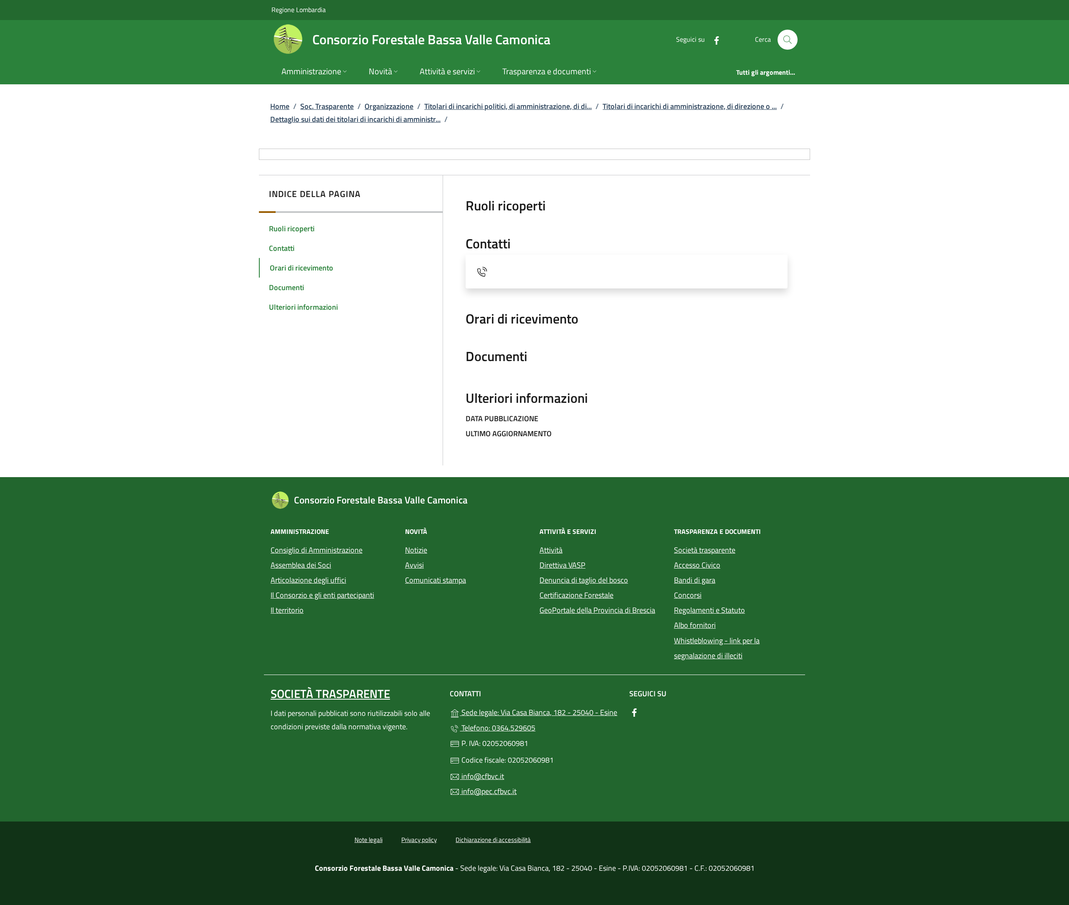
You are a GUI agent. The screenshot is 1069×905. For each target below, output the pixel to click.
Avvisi (414, 565)
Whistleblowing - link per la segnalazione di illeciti (717, 648)
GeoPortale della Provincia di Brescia (602, 609)
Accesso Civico (697, 565)
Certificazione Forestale (576, 595)
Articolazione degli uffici (308, 580)
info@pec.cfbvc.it (488, 791)
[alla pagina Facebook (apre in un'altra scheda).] (713, 39)
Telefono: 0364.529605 (497, 727)
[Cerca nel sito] (788, 40)
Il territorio (287, 610)
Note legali (369, 839)
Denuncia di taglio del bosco (584, 580)
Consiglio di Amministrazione (316, 550)
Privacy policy (419, 839)
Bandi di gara (694, 580)
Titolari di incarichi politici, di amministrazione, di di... (508, 106)
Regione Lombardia (298, 9)
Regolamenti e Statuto (709, 610)
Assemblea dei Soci (301, 565)
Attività (551, 550)
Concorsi (688, 595)
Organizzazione (389, 106)
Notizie (416, 550)
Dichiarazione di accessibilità (493, 839)
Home (279, 106)
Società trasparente (704, 550)
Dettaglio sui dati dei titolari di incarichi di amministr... (355, 119)
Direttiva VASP (562, 565)
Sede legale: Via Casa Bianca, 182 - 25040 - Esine (539, 711)
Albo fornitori (695, 625)
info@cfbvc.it (482, 776)
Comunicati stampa (435, 580)
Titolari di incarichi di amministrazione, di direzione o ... (690, 106)
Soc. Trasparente (327, 106)
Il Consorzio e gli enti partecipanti (322, 595)
